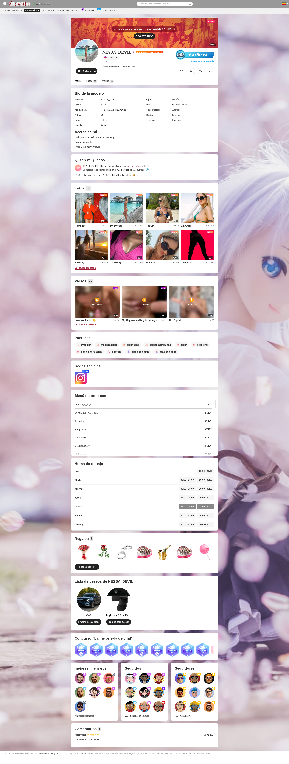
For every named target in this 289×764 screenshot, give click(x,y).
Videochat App (110, 10)
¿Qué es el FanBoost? (202, 61)
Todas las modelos (12, 10)
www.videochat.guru (49, 753)
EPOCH (68, 753)
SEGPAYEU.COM (80, 753)
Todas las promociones (70, 10)
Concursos (90, 10)
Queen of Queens (134, 166)
